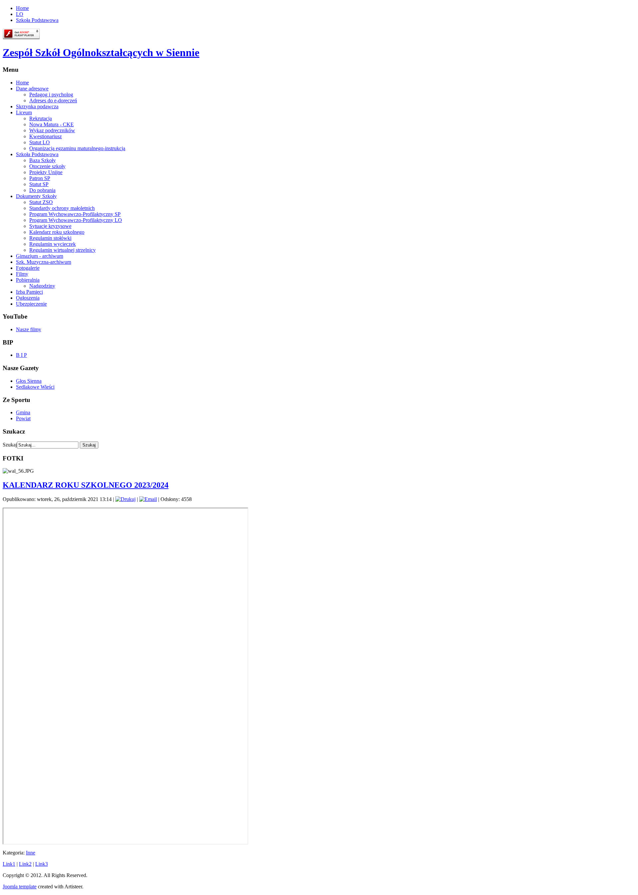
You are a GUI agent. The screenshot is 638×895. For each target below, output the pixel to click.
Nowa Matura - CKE (51, 124)
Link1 (9, 864)
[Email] (148, 499)
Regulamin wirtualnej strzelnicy (62, 250)
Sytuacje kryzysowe (50, 226)
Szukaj (10, 445)
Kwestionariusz (45, 136)
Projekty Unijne (45, 172)
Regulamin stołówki (50, 238)
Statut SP (39, 184)
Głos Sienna (29, 381)
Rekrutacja (40, 118)
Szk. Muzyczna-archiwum (43, 262)
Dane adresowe (32, 88)
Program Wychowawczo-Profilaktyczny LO (75, 220)
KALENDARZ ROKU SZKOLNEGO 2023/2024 (85, 485)
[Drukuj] (125, 499)
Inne (30, 852)
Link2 (25, 864)
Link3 (41, 864)
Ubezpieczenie (31, 304)
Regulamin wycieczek (52, 244)
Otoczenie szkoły (47, 166)
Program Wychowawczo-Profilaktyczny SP (75, 214)
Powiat (23, 418)
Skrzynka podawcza (37, 106)
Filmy (22, 274)
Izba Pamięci (29, 292)
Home (22, 8)
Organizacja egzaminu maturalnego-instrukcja (77, 148)
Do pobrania (42, 190)
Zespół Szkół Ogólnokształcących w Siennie (101, 52)
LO (19, 14)
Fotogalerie (28, 268)
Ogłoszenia (28, 298)
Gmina (23, 412)
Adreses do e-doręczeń (53, 100)
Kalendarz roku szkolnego (56, 232)
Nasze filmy (28, 329)
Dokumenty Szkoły (36, 196)
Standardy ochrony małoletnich (62, 208)
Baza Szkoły (42, 160)
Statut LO (39, 142)
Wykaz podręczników (52, 130)
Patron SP (39, 178)
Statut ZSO (41, 202)
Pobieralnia (28, 280)
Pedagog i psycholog (51, 94)
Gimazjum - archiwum (39, 256)
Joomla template (20, 886)
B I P (21, 355)
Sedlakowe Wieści (35, 387)
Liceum (24, 112)
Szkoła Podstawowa (37, 20)
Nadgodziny (42, 286)
